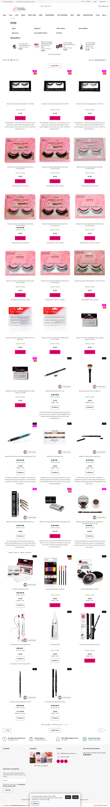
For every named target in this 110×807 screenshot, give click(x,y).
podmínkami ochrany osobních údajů (14, 785)
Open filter (55, 66)
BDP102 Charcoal (57, 724)
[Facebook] (58, 761)
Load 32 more (55, 730)
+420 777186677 (64, 757)
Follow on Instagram (42, 766)
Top (8, 730)
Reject (68, 797)
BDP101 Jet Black (46, 724)
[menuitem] (4, 15)
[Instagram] (62, 761)
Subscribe (8, 790)
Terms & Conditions (27, 799)
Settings (35, 803)
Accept (75, 797)
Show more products (54, 54)
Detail (55, 407)
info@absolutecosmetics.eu (68, 753)
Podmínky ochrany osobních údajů (25, 1)
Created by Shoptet (101, 805)
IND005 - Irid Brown (25, 552)
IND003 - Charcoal (14, 552)
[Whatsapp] (66, 761)
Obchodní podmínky (8, 1)
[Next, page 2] (101, 730)
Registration (102, 1)
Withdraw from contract (81, 799)
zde (48, 799)
